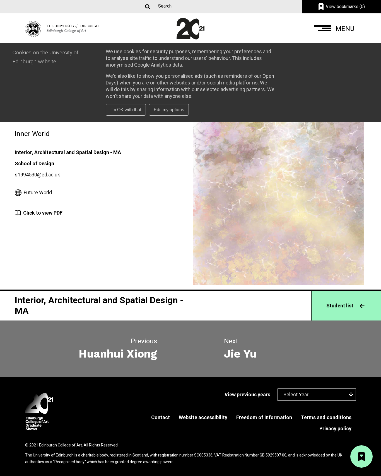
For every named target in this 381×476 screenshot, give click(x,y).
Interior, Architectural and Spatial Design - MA (68, 152)
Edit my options (169, 109)
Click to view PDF (42, 213)
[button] (335, 29)
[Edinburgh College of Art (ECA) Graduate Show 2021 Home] (62, 28)
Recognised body (69, 462)
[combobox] (317, 394)
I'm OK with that (125, 109)
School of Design (34, 163)
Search (147, 7)
